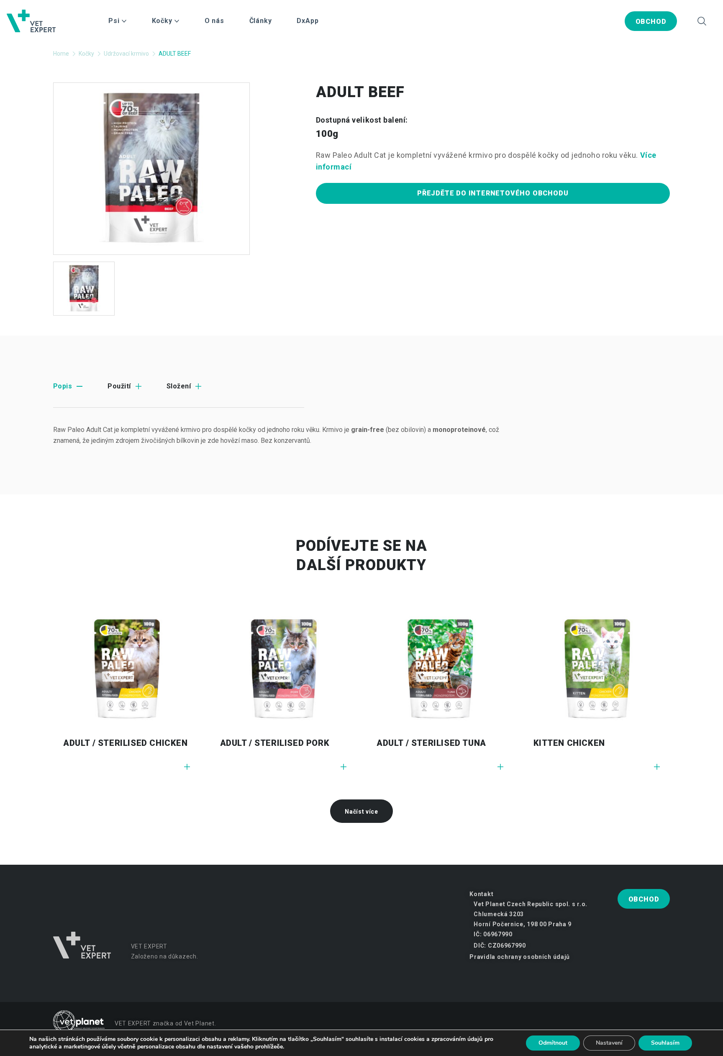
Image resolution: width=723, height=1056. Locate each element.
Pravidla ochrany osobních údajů (519, 956)
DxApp (307, 21)
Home (61, 53)
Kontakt (481, 894)
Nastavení (609, 1043)
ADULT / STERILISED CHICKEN (125, 743)
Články (260, 21)
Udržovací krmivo (126, 53)
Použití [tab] (119, 386)
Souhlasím (665, 1043)
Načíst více (361, 811)
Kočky (86, 53)
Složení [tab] (179, 386)
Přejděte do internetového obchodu (492, 193)
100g (327, 133)
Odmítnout (552, 1043)
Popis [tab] (62, 386)
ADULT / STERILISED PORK (275, 743)
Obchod (651, 22)
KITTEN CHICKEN (569, 743)
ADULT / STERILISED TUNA (431, 743)
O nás (214, 21)
